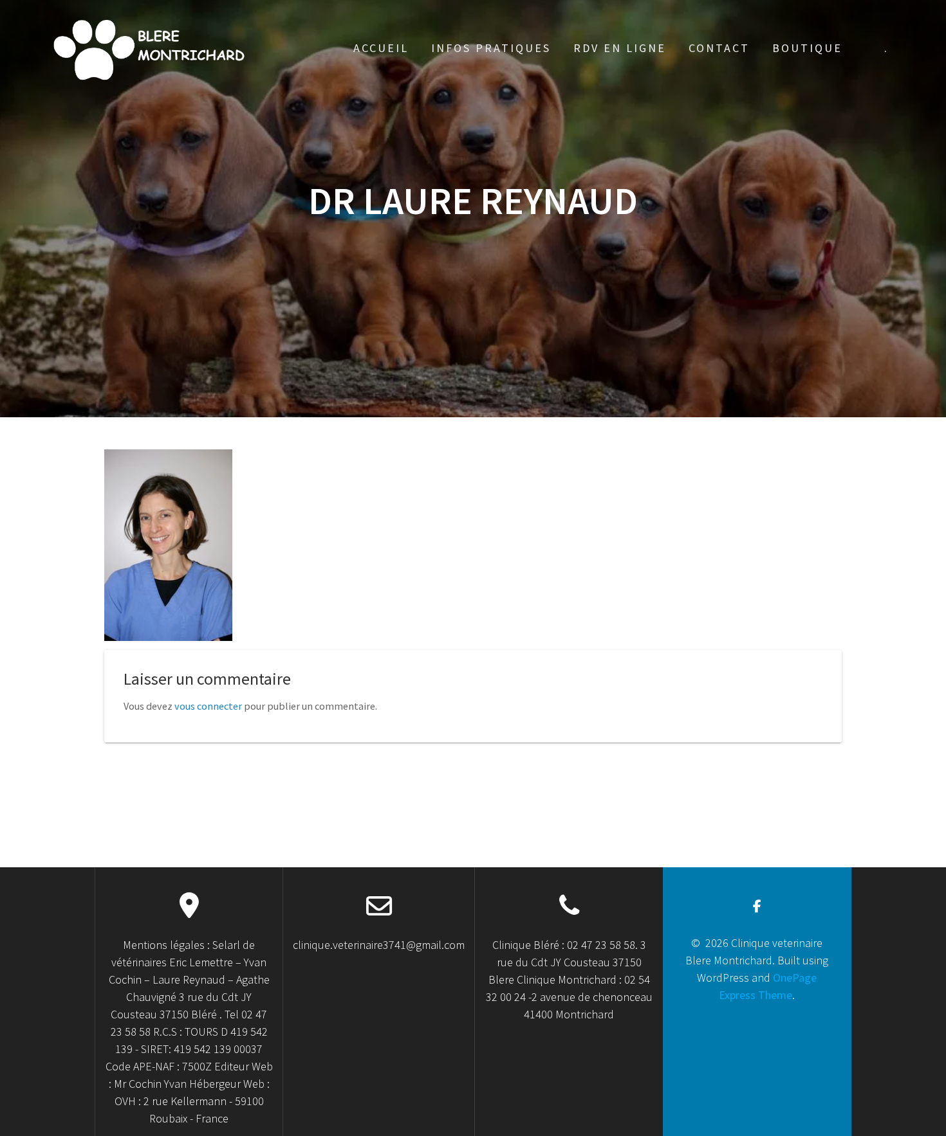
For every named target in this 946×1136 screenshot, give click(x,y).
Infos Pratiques (491, 48)
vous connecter (208, 705)
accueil (381, 48)
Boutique (807, 48)
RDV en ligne (619, 48)
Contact (719, 48)
